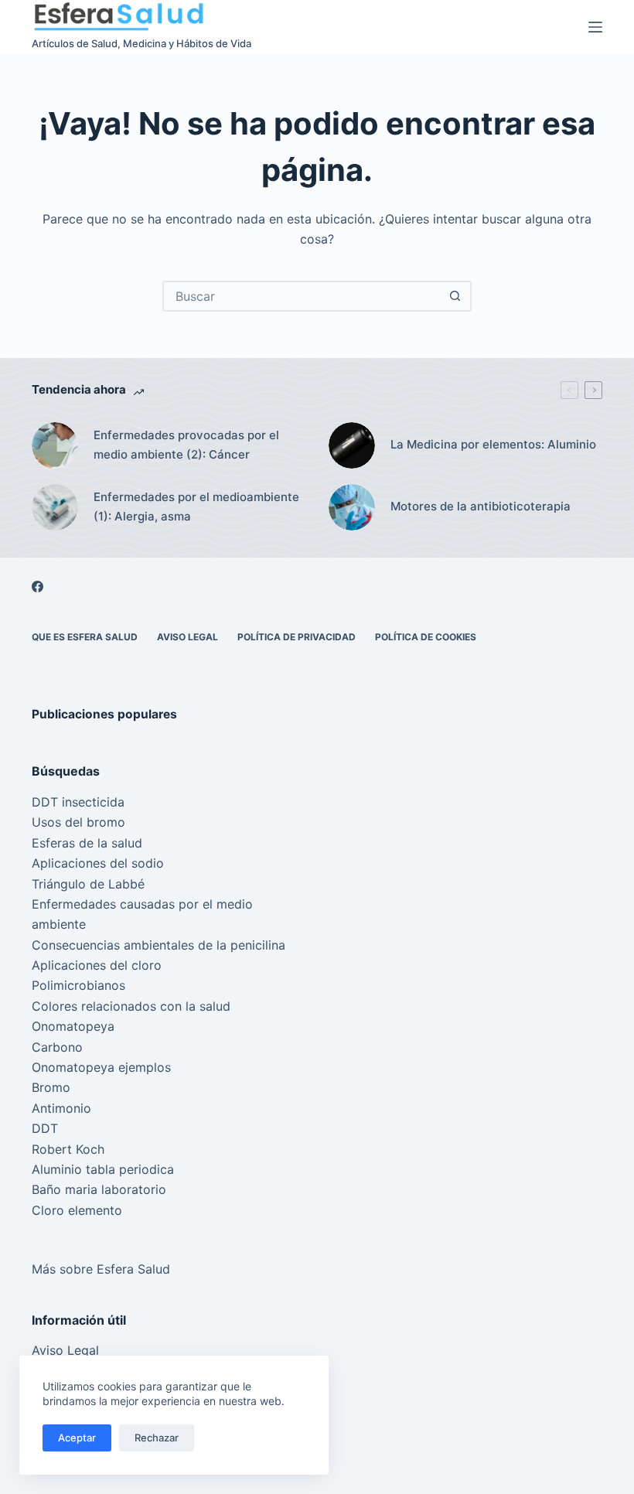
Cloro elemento (77, 1210)
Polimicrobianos (78, 985)
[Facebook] (37, 586)
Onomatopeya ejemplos (101, 1067)
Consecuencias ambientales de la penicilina (158, 945)
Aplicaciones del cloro (97, 965)
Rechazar (157, 1437)
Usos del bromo (78, 822)
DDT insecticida (78, 802)
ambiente (59, 924)
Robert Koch (68, 1149)
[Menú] (595, 27)
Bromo (51, 1087)
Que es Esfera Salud (85, 637)
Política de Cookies (425, 637)
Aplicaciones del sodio (98, 863)
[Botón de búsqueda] (454, 296)
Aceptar (77, 1437)
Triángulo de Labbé (88, 884)
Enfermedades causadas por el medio (142, 904)
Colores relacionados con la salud (131, 1006)
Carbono (57, 1047)
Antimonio (61, 1108)
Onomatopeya (73, 1026)
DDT (45, 1128)
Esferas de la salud (87, 843)
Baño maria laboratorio (99, 1189)
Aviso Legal (187, 637)
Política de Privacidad (296, 637)
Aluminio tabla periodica (103, 1169)
